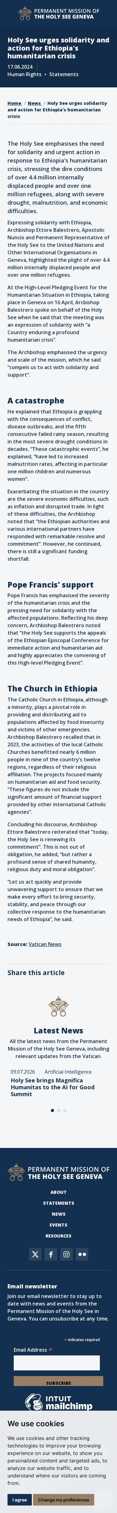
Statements (58, 1203)
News (35, 103)
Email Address (33, 1349)
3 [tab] (65, 1110)
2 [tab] (59, 1110)
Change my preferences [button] (63, 1499)
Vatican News (45, 944)
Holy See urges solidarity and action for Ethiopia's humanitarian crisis (57, 109)
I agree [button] (19, 1499)
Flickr (82, 1254)
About (59, 1192)
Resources (58, 1236)
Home (14, 103)
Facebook (51, 1254)
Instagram (66, 1254)
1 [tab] (52, 1110)
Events (58, 1225)
